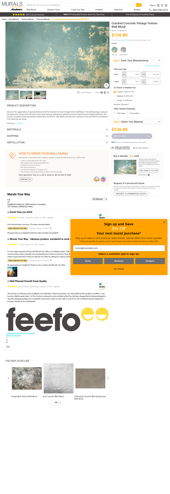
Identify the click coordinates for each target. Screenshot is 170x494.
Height (116, 82)
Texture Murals (28, 19)
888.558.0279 (160, 9)
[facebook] (101, 92)
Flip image (121, 113)
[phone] (151, 10)
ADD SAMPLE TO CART (149, 171)
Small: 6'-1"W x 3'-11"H (125, 92)
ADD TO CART (120, 136)
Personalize (134, 113)
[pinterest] (105, 92)
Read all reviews (13, 335)
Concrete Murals (43, 19)
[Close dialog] (164, 222)
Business (118, 261)
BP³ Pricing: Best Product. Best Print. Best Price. (84, 14)
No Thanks (119, 268)
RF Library (19, 123)
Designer (150, 261)
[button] (8, 378)
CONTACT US (25, 179)
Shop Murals (14, 19)
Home (88, 261)
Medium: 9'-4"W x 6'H (125, 96)
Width (116, 74)
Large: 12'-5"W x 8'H (124, 100)
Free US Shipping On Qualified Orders (140, 14)
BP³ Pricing (127, 40)
